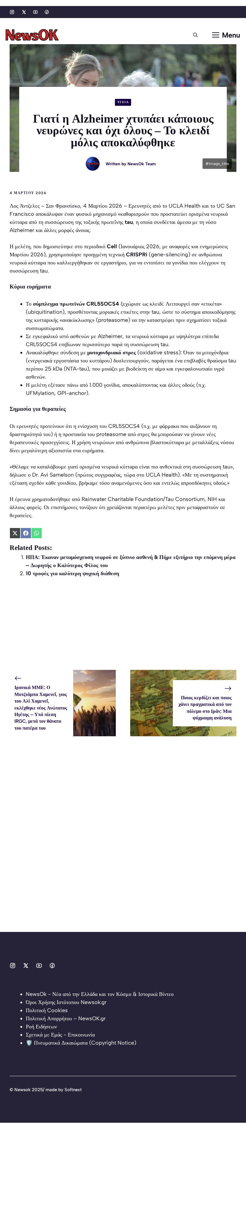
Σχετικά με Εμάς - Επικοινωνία (60, 1034)
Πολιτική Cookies (47, 1010)
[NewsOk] (33, 35)
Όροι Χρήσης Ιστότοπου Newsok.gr (66, 1002)
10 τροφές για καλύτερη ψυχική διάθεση (72, 573)
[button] (195, 35)
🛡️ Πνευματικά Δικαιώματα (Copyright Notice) (81, 1042)
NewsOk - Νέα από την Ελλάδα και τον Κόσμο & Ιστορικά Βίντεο (100, 994)
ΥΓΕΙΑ (123, 102)
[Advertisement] (123, 628)
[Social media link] (12, 12)
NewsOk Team (142, 163)
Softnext (73, 1089)
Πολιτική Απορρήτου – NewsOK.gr (66, 1018)
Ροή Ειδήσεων (41, 1026)
